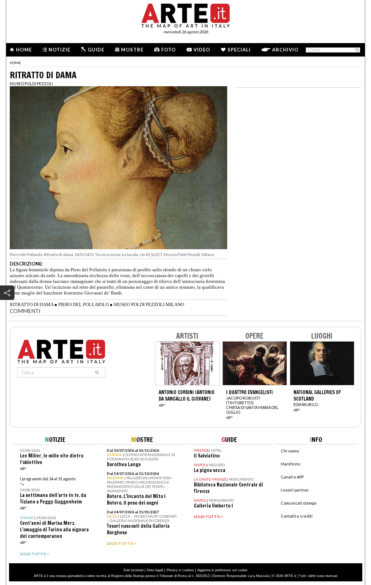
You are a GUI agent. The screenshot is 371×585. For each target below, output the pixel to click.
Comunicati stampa (298, 503)
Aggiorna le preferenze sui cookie (222, 570)
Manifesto (290, 463)
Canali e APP (292, 477)
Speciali (239, 50)
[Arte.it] (185, 14)
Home (24, 50)
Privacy (172, 570)
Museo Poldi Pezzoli (31, 83)
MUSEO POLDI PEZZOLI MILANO (149, 304)
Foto (168, 50)
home (15, 62)
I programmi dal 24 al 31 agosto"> (53, 490)
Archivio (285, 50)
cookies (188, 570)
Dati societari (133, 570)
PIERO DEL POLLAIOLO (83, 304)
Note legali (155, 570)
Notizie (59, 50)
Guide (96, 50)
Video (201, 50)
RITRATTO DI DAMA (31, 304)
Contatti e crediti (297, 516)
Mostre (132, 50)
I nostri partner (295, 490)
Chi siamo (290, 450)
